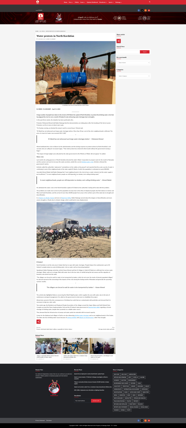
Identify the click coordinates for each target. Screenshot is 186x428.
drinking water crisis (87, 162)
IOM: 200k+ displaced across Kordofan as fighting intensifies (89, 390)
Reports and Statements (121, 407)
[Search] (150, 2)
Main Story (146, 392)
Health (147, 386)
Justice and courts (135, 392)
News (70, 2)
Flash (139, 383)
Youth (128, 410)
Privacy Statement (40, 420)
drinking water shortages (82, 315)
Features (133, 383)
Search (144, 51)
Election (123, 380)
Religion (140, 404)
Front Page (126, 386)
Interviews (145, 389)
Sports (110, 2)
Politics (77, 2)
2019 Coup (116, 374)
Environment (132, 380)
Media (115, 395)
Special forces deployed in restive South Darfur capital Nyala (89, 373)
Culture (142, 377)
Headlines (140, 386)
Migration (122, 395)
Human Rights (118, 389)
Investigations (118, 392)
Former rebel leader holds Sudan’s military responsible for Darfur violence (54, 328)
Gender (133, 386)
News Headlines (118, 398)
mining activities (72, 317)
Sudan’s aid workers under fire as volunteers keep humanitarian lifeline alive (93, 387)
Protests (135, 401)
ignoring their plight (94, 307)
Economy (116, 380)
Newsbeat (140, 395)
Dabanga (117, 2)
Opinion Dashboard (92, 2)
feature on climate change (46, 198)
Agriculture (132, 374)
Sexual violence (134, 407)
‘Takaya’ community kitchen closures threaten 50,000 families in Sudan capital (91, 383)
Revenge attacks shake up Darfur (106, 328)
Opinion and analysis (140, 398)
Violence (116, 410)
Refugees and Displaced (120, 404)
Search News (121, 46)
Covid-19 (135, 377)
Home (65, 2)
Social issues (144, 407)
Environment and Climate (121, 383)
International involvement (131, 389)
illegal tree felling (66, 198)
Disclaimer (49, 420)
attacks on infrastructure (86, 317)
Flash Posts (117, 386)
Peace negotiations (119, 401)
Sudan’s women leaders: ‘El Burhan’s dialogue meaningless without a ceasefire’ (91, 378)
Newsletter (128, 398)
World (123, 410)
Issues (82, 2)
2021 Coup (124, 374)
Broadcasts (102, 2)
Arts (129, 377)
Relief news (132, 404)
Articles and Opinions (120, 377)
